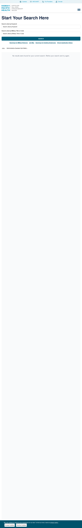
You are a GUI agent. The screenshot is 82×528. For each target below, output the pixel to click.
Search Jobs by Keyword (9, 24)
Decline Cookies (21, 525)
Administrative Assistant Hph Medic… (17, 48)
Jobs (3, 48)
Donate (60, 1)
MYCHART (35, 1)
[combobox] (41, 26)
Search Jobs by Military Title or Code (13, 31)
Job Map (31, 43)
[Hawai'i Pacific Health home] (12, 8)
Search (41, 39)
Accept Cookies (9, 525)
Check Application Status (65, 43)
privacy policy (54, 522)
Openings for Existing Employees (45, 43)
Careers (24, 1)
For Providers (48, 1)
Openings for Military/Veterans (18, 43)
